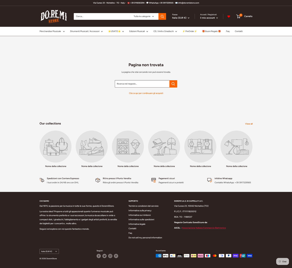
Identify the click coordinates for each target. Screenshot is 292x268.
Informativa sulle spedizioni (141, 219)
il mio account (208, 17)
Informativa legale (137, 224)
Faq (227, 31)
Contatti (239, 31)
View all (249, 124)
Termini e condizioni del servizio (143, 206)
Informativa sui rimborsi (140, 215)
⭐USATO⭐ (114, 31)
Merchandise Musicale (50, 31)
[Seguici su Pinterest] (116, 256)
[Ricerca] (162, 16)
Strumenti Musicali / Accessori (84, 31)
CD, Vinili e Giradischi (163, 31)
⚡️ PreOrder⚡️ (189, 31)
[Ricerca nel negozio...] (173, 84)
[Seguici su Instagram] (110, 256)
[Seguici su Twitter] (104, 256)
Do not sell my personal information (145, 237)
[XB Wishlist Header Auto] (228, 16)
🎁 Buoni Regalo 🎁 (211, 31)
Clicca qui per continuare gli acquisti (146, 93)
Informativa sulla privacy (140, 210)
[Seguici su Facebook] (99, 256)
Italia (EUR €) (46, 251)
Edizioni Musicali (137, 31)
